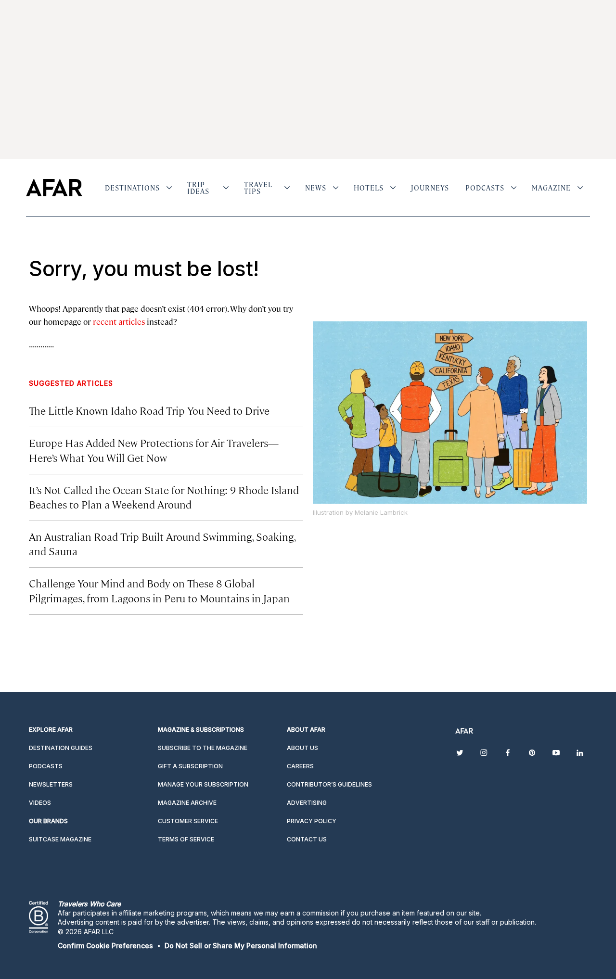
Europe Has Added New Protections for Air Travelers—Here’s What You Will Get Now (154, 449)
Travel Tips (258, 187)
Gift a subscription (190, 766)
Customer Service (188, 821)
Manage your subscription (203, 784)
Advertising (307, 802)
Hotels (369, 187)
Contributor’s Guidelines (329, 784)
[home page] (54, 187)
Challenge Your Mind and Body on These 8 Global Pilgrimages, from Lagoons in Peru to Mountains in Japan (159, 590)
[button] (105, 945)
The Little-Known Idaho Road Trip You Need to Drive (149, 410)
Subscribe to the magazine (202, 747)
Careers (300, 766)
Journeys (430, 187)
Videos (40, 802)
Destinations (132, 187)
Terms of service (186, 839)
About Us (302, 747)
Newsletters (51, 784)
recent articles (119, 321)
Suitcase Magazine (60, 839)
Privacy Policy (311, 821)
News (315, 187)
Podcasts (484, 187)
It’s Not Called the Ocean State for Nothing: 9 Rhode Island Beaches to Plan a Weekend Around (164, 497)
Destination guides (60, 747)
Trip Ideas (198, 187)
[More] (169, 187)
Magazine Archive (187, 802)
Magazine (551, 187)
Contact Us (307, 839)
